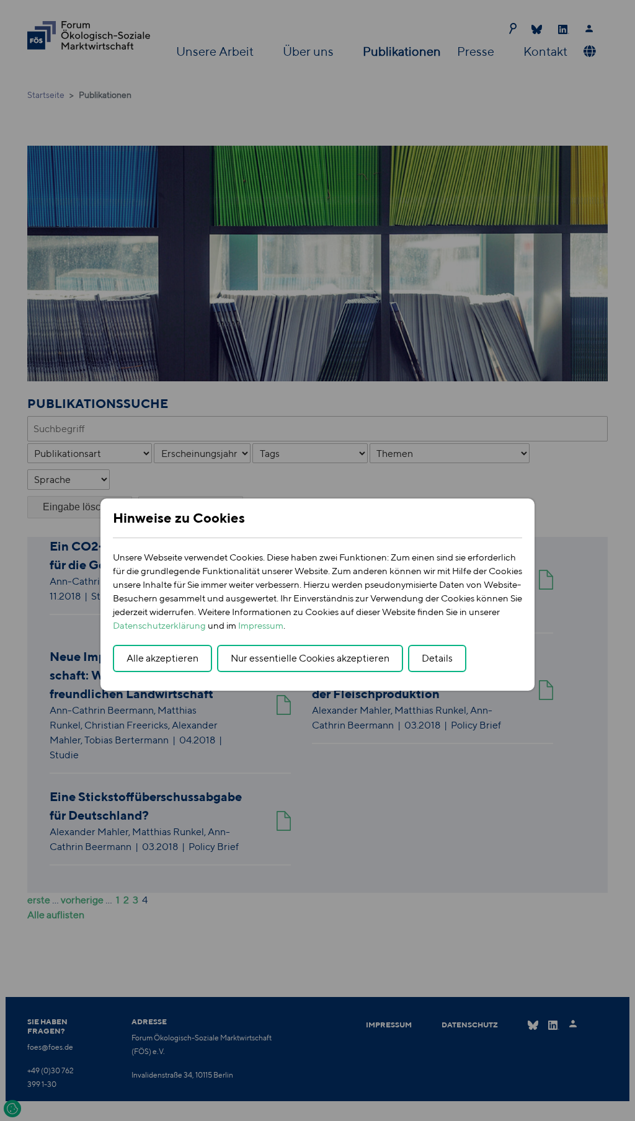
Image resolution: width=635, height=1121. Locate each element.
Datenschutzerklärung (159, 625)
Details (437, 658)
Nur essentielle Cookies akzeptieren (310, 658)
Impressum (260, 625)
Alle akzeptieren (162, 658)
